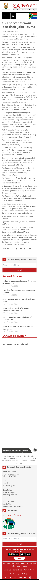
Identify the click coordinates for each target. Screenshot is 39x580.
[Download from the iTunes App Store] (25, 554)
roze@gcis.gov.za (9, 485)
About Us (7, 570)
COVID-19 (19, 558)
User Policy (14, 574)
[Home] (6, 6)
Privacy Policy (29, 570)
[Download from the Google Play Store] (13, 554)
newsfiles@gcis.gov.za (11, 474)
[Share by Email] (29, 248)
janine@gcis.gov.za (9, 495)
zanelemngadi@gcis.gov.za (12, 506)
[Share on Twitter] (21, 248)
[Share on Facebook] (16, 248)
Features (17, 515)
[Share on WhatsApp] (25, 248)
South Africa (7, 515)
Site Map (24, 574)
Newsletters (17, 570)
